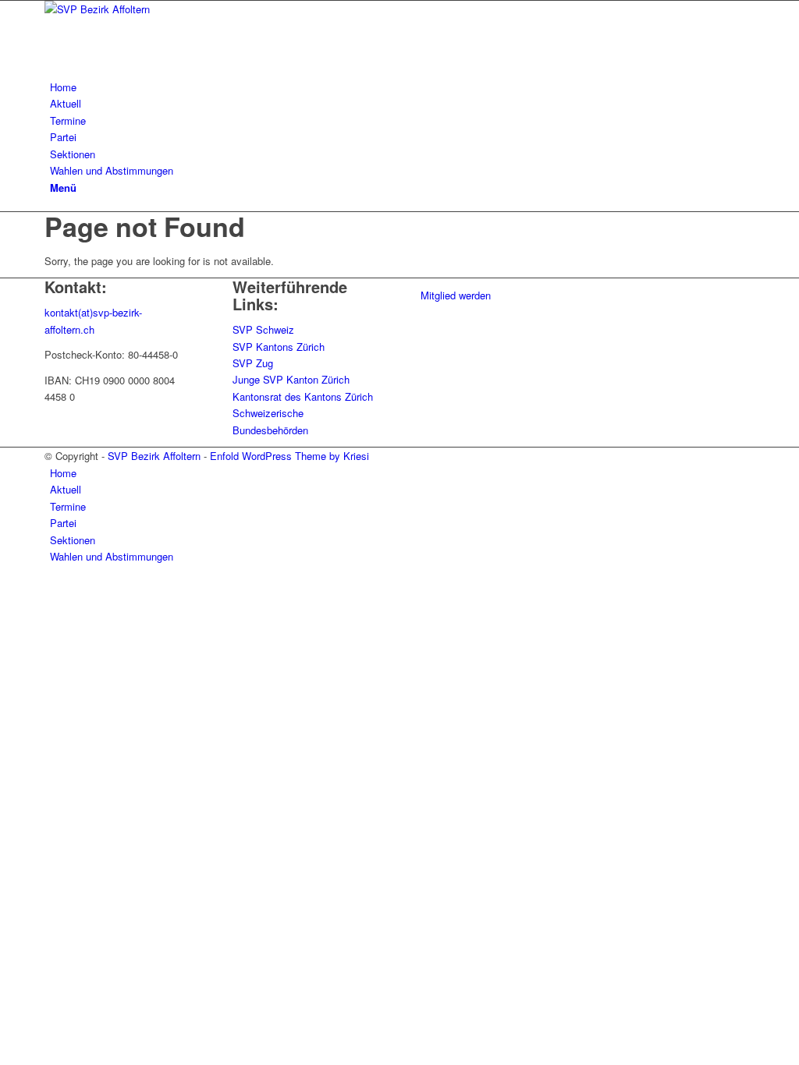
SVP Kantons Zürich (279, 346)
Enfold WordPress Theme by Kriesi (289, 455)
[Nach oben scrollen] (4, 589)
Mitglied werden (456, 295)
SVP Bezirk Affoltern (154, 455)
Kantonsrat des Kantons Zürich (303, 396)
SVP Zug (253, 363)
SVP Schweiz (263, 329)
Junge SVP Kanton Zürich (291, 379)
